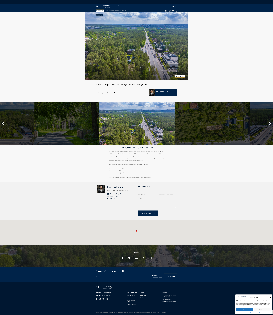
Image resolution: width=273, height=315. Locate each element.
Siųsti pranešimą (160, 94)
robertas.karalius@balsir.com (116, 194)
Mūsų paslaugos (131, 295)
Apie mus (133, 5)
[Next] (269, 123)
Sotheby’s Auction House (102, 295)
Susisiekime (101, 10)
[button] (270, 297)
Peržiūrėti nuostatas (262, 309)
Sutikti (244, 309)
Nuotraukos (180, 76)
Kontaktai (261, 312)
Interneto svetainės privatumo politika (252, 312)
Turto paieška (116, 5)
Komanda (129, 297)
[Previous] (3, 123)
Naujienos (140, 5)
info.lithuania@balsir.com (170, 301)
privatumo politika (157, 277)
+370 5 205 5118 (113, 198)
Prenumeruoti (171, 276)
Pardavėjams (125, 5)
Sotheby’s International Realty (103, 292)
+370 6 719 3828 (113, 196)
